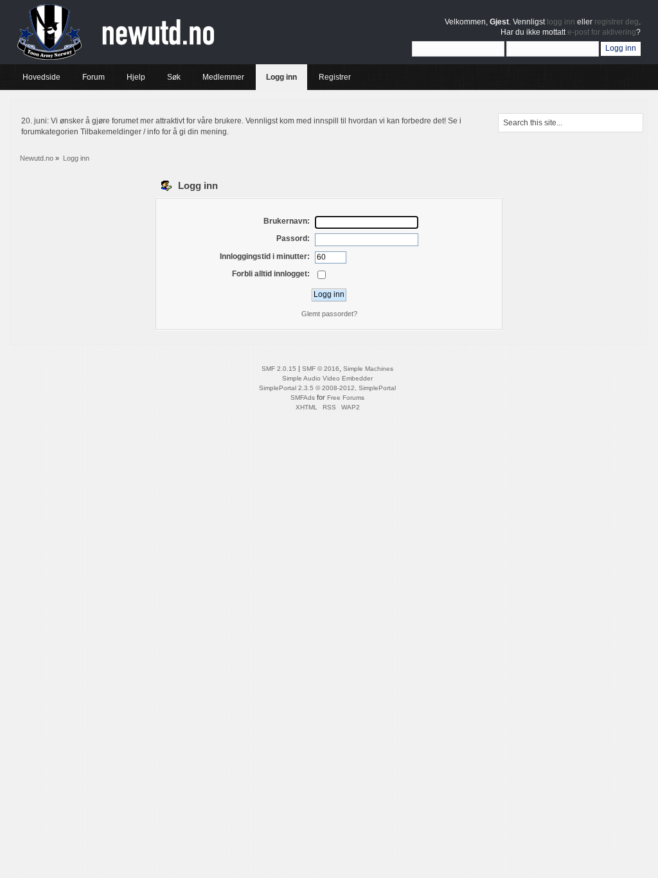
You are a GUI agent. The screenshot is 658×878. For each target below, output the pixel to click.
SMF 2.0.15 (279, 368)
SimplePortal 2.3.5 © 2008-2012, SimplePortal (327, 387)
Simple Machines (368, 368)
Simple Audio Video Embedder (327, 378)
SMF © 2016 (320, 368)
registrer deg (616, 21)
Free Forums (345, 397)
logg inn (561, 21)
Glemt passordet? (329, 314)
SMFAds (302, 397)
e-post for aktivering (601, 32)
